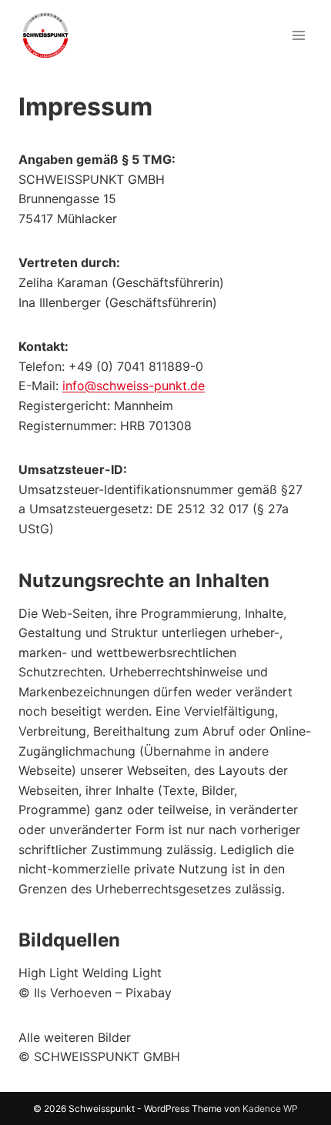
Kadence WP (270, 1108)
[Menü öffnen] (298, 35)
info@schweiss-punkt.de (133, 385)
